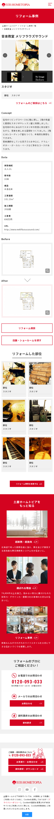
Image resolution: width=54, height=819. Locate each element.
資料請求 (27, 722)
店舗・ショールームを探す (27, 340)
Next (49, 55)
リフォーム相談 (27, 328)
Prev (5, 55)
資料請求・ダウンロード (27, 768)
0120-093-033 (27, 681)
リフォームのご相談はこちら (31, 103)
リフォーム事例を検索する (27, 484)
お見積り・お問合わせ (27, 761)
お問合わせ (27, 703)
